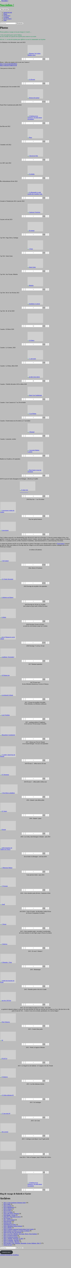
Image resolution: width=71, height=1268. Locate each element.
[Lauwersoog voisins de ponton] (8, 507)
